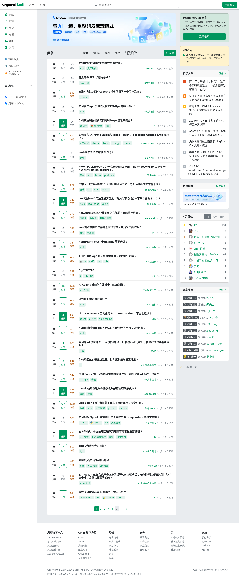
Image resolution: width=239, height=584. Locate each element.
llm (99, 261)
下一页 (124, 508)
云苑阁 (210, 337)
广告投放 (144, 541)
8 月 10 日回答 (165, 497)
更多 (221, 73)
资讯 (11, 27)
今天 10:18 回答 (165, 125)
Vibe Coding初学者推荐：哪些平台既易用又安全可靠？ (111, 402)
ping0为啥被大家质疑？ (93, 445)
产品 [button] (31, 5)
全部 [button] (222, 216)
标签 (11, 34)
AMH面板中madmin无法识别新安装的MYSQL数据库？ (112, 328)
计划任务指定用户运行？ (93, 299)
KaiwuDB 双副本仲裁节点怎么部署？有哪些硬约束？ (110, 213)
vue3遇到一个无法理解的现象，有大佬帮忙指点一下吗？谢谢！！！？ (120, 198)
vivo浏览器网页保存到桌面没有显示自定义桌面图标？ (110, 227)
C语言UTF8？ (87, 270)
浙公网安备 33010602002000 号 (92, 573)
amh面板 (150, 157)
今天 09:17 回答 (165, 97)
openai (127, 143)
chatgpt (116, 143)
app (82, 111)
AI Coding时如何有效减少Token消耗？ (102, 284)
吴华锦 (210, 356)
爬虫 (82, 175)
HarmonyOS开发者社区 (14, 73)
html (96, 189)
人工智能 (92, 68)
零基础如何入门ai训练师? (94, 460)
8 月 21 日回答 (165, 204)
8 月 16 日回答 (165, 333)
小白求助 (88, 275)
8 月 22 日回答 (165, 189)
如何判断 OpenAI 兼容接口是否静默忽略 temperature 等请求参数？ (119, 417)
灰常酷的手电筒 (148, 365)
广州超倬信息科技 (147, 483)
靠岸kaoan (150, 408)
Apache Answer (55, 553)
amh (82, 157)
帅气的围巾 (149, 82)
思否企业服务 (54, 541)
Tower (81, 541)
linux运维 (85, 483)
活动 (11, 47)
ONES (81, 537)
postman (109, 175)
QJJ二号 (210, 311)
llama (106, 143)
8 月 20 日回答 (165, 218)
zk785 (210, 298)
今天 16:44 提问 (165, 68)
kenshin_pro (214, 343)
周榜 (107, 53)
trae (82, 350)
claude (95, 143)
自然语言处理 (99, 436)
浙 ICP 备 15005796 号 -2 (60, 573)
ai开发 (92, 318)
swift (91, 261)
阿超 (154, 318)
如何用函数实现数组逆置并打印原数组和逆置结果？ (109, 359)
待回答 (96, 53)
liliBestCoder (148, 143)
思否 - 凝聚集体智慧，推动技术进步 (211, 569)
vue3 (82, 203)
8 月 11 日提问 (165, 483)
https (98, 175)
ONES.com (84, 553)
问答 (11, 14)
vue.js (105, 189)
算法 (111, 436)
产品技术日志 (178, 537)
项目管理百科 (85, 557)
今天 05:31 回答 (165, 143)
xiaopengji (212, 330)
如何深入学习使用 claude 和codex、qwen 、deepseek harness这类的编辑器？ (124, 136)
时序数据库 (105, 218)
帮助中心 (113, 545)
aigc (82, 68)
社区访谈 (175, 549)
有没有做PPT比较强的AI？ (95, 77)
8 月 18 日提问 (165, 275)
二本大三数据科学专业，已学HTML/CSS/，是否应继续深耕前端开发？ (120, 184)
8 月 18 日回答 (165, 261)
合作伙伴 (144, 549)
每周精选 (113, 537)
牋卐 (154, 232)
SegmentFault (54, 537)
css (89, 189)
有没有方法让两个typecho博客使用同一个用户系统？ (110, 91)
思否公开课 (53, 545)
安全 (93, 379)
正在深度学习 (149, 290)
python (97, 422)
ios (84, 261)
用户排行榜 (114, 541)
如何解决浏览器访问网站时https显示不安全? (105, 120)
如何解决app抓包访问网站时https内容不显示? (107, 106)
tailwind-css (86, 497)
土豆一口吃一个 (147, 97)
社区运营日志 (178, 541)
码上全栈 (151, 204)
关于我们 (144, 537)
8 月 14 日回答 (165, 365)
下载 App (206, 545)
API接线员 (151, 261)
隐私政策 (206, 541)
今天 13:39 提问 (165, 82)
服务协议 (206, 537)
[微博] (208, 550)
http (89, 175)
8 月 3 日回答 (166, 465)
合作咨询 (221, 186)
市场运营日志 (178, 545)
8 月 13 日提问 (165, 422)
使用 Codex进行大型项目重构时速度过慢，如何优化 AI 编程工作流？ (119, 374)
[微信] (203, 550)
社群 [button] (42, 5)
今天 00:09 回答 (165, 157)
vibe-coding (105, 318)
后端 (89, 393)
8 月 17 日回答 (165, 318)
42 (153, 125)
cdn (108, 125)
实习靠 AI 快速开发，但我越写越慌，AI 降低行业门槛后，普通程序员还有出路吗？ (124, 343)
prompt (112, 408)
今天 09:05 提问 (165, 111)
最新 (85, 53)
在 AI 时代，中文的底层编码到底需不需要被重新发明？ (111, 431)
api (106, 422)
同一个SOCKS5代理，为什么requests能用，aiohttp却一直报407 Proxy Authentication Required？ (122, 168)
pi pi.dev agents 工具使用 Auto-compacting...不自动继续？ (115, 313)
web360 (150, 68)
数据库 (93, 218)
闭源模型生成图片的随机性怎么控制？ (101, 63)
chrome (98, 125)
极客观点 (13, 59)
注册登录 (230, 5)
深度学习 (121, 436)
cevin (153, 350)
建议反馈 (113, 549)
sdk (106, 261)
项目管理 (13, 65)
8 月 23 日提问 (165, 175)
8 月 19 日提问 (165, 232)
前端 (82, 189)
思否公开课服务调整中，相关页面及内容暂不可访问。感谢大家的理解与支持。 (205, 58)
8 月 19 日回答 (165, 247)
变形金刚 (151, 175)
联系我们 (144, 545)
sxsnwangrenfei (217, 350)
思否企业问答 (54, 549)
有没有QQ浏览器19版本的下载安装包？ (102, 492)
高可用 (83, 218)
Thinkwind (150, 189)
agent (83, 318)
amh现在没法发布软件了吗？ (96, 152)
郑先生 (210, 304)
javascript (93, 203)
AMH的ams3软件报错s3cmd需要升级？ (103, 241)
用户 (11, 41)
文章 (215, 216)
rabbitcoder (149, 393)
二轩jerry (212, 324)
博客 (11, 21)
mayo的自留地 (148, 379)
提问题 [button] (170, 53)
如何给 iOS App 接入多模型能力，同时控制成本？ (108, 256)
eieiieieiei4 (150, 218)
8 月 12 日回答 (165, 379)
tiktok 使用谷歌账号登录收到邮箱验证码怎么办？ (108, 388)
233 (154, 275)
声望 (111, 553)
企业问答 (82, 549)
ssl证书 (83, 125)
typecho (84, 97)
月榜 (117, 53)
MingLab (153, 465)
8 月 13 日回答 (165, 437)
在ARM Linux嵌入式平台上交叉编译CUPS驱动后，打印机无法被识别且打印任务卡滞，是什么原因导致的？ (125, 476)
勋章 (111, 557)
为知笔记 (82, 545)
